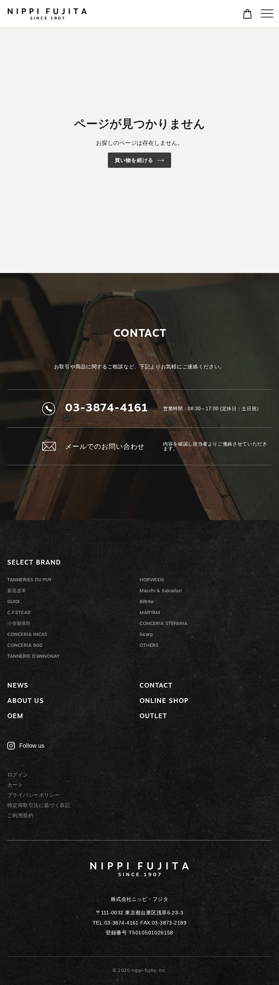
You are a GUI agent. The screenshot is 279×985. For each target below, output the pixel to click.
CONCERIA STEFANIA (163, 623)
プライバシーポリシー (33, 795)
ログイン (17, 775)
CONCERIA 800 (24, 645)
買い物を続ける (134, 160)
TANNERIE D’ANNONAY (33, 656)
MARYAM (150, 612)
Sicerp (146, 634)
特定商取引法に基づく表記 (38, 805)
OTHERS (149, 645)
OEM (15, 716)
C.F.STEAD (19, 612)
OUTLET (153, 716)
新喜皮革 (16, 591)
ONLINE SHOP (164, 701)
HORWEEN (152, 580)
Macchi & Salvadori (161, 591)
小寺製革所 (19, 623)
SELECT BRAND (34, 563)
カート (15, 785)
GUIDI (13, 602)
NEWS (17, 686)
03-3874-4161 (106, 408)
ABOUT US (25, 701)
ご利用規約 (20, 815)
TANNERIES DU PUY (29, 580)
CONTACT (156, 686)
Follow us (31, 746)
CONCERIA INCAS (27, 634)
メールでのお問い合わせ (105, 446)
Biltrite (146, 602)
